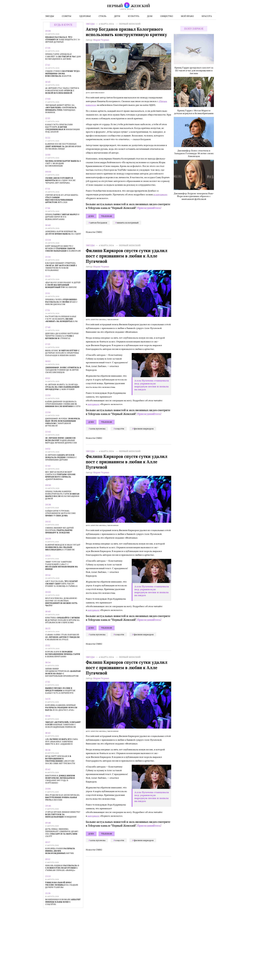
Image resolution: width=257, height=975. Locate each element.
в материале (160, 194)
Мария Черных (101, 39)
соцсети (119, 428)
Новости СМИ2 (94, 232)
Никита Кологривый (128, 222)
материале (94, 404)
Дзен (91, 216)
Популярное (193, 28)
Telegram (106, 216)
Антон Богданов (98, 222)
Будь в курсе (63, 25)
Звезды (90, 23)
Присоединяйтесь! (149, 208)
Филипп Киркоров (144, 428)
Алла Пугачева (97, 428)
